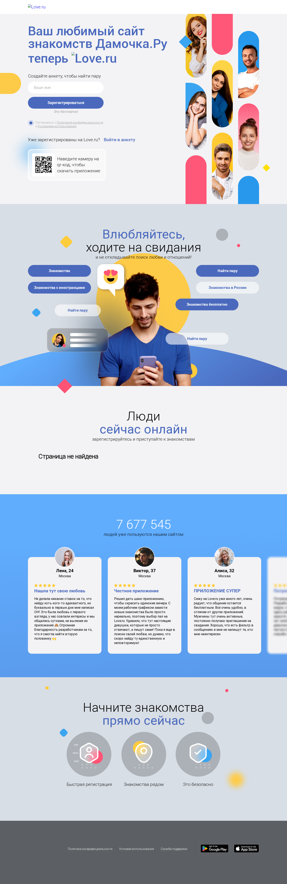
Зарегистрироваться (65, 102)
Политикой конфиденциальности (80, 122)
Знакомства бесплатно (207, 304)
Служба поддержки (174, 849)
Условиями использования (57, 126)
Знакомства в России (227, 287)
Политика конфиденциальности (90, 849)
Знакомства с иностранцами (59, 287)
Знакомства (59, 271)
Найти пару (78, 310)
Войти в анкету (119, 139)
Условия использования (136, 849)
